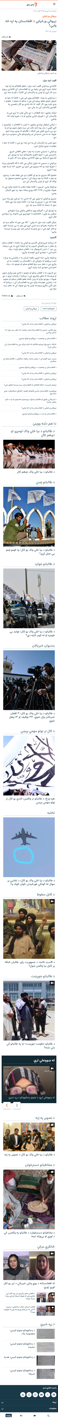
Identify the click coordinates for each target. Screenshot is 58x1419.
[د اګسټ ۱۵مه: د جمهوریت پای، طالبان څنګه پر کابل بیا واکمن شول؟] (29, 929)
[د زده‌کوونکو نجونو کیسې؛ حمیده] (46, 1347)
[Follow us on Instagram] (35, 1394)
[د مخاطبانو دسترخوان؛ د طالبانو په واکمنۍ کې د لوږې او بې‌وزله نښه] (29, 1199)
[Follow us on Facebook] (53, 1394)
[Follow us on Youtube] (41, 1394)
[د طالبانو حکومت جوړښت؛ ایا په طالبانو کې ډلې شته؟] (29, 1010)
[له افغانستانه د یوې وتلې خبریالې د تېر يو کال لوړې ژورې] (29, 1265)
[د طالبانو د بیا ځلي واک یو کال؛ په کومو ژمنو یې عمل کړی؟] (29, 517)
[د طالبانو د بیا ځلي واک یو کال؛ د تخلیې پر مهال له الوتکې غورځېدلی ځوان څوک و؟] (29, 847)
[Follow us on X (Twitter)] (47, 1394)
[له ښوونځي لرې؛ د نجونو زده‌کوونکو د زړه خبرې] (29, 1080)
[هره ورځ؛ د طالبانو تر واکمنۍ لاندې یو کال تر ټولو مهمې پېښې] (29, 765)
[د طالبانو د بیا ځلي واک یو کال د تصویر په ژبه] (29, 1137)
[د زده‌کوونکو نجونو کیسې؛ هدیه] (46, 1361)
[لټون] (48, 1415)
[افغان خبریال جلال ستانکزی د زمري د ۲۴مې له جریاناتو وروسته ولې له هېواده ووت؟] (46, 1311)
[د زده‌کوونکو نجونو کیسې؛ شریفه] (46, 1374)
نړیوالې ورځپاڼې (49, 16)
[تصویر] (35, 1415)
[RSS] (22, 1394)
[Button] (6, 37)
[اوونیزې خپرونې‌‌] (21, 1415)
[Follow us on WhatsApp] (29, 1394)
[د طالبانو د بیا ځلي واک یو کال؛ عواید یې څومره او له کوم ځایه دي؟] (29, 598)
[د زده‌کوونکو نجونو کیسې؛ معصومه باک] (46, 1334)
